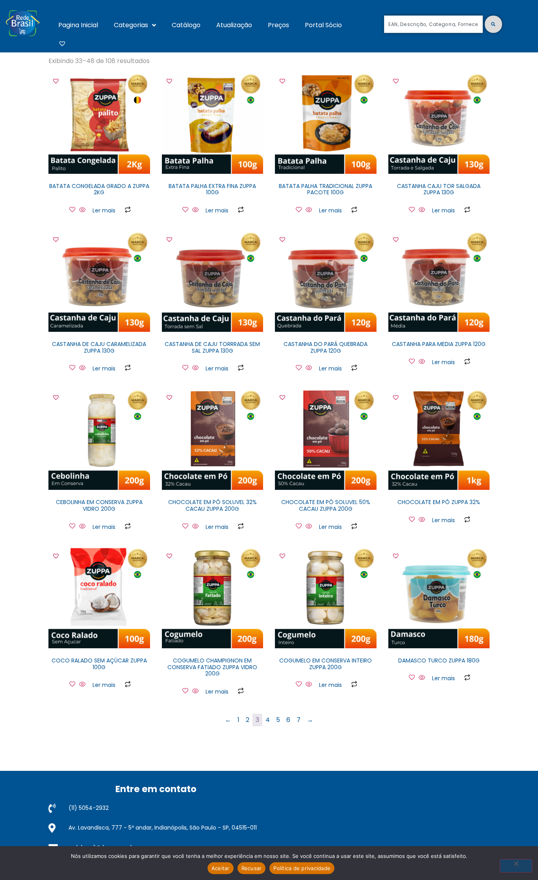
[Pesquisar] (493, 24)
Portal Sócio (323, 25)
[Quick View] (82, 210)
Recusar (251, 868)
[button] (55, 80)
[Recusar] (516, 866)
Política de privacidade (301, 868)
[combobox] (433, 24)
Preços (278, 25)
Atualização (234, 25)
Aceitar (220, 868)
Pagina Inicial (78, 25)
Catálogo (186, 25)
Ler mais (104, 210)
